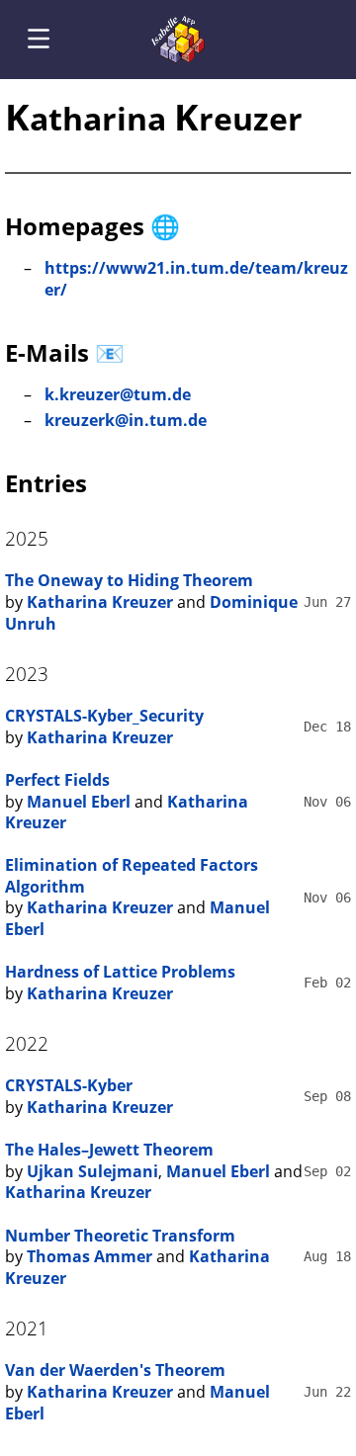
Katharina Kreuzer (100, 602)
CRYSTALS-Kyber (69, 1085)
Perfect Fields (57, 780)
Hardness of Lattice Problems (120, 972)
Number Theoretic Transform (120, 1235)
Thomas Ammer (89, 1256)
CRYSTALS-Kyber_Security (104, 716)
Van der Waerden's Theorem (115, 1370)
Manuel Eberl (79, 802)
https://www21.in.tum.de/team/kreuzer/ (196, 278)
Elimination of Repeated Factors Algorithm (131, 876)
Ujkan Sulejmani (92, 1171)
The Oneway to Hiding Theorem (129, 580)
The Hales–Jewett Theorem (109, 1149)
